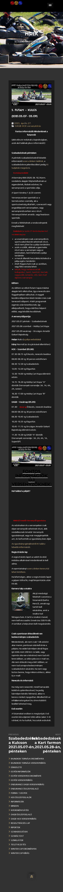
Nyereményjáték (20, 810)
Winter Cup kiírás (20, 853)
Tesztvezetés (18, 844)
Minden (15, 806)
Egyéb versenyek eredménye (26, 776)
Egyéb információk (21, 771)
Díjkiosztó (16, 767)
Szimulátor (17, 840)
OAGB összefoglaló (21, 814)
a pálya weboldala (32, 339)
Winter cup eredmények (24, 849)
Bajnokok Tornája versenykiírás (28, 763)
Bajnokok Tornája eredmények (27, 758)
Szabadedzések (19, 831)
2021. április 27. (22, 123)
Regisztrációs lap (20, 823)
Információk (17, 801)
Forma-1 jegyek (19, 793)
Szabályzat (17, 836)
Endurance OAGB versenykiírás (27, 784)
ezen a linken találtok (33, 161)
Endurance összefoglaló (25, 788)
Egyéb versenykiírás (22, 780)
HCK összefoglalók (21, 797)
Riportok (15, 827)
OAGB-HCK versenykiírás (28, 126)
